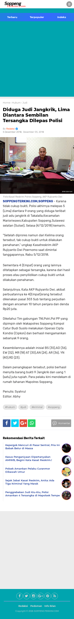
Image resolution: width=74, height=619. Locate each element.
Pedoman (36, 606)
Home (6, 102)
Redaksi (23, 606)
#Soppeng (54, 407)
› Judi (24, 102)
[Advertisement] (37, 60)
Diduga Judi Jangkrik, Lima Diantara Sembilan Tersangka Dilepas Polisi (36, 115)
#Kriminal (37, 407)
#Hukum (10, 407)
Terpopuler (37, 17)
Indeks (61, 17)
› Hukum (16, 102)
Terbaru (12, 17)
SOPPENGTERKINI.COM (46, 611)
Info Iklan (50, 606)
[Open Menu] (69, 4)
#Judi (23, 407)
